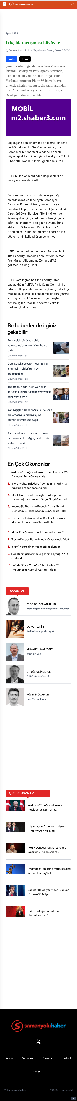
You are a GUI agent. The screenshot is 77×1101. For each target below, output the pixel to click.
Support (38, 1071)
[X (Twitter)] (38, 1041)
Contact (66, 1058)
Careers (47, 1058)
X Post (25, 59)
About (10, 1058)
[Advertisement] (38, 749)
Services (27, 1058)
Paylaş (11, 59)
